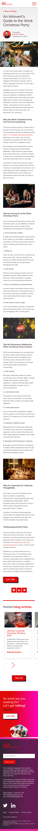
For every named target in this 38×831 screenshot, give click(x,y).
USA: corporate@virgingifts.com (13, 797)
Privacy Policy (27, 812)
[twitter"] (5, 807)
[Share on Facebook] (13, 590)
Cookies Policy (14, 812)
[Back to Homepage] (7, 5)
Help (5, 812)
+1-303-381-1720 (18, 793)
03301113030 (7, 793)
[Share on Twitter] (24, 590)
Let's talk (10, 716)
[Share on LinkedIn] (19, 590)
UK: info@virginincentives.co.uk (12, 795)
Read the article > (18, 635)
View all (18, 678)
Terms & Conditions (10, 817)
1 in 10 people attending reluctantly (20, 135)
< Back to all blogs (10, 11)
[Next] (13, 665)
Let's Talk (10, 580)
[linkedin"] (13, 807)
